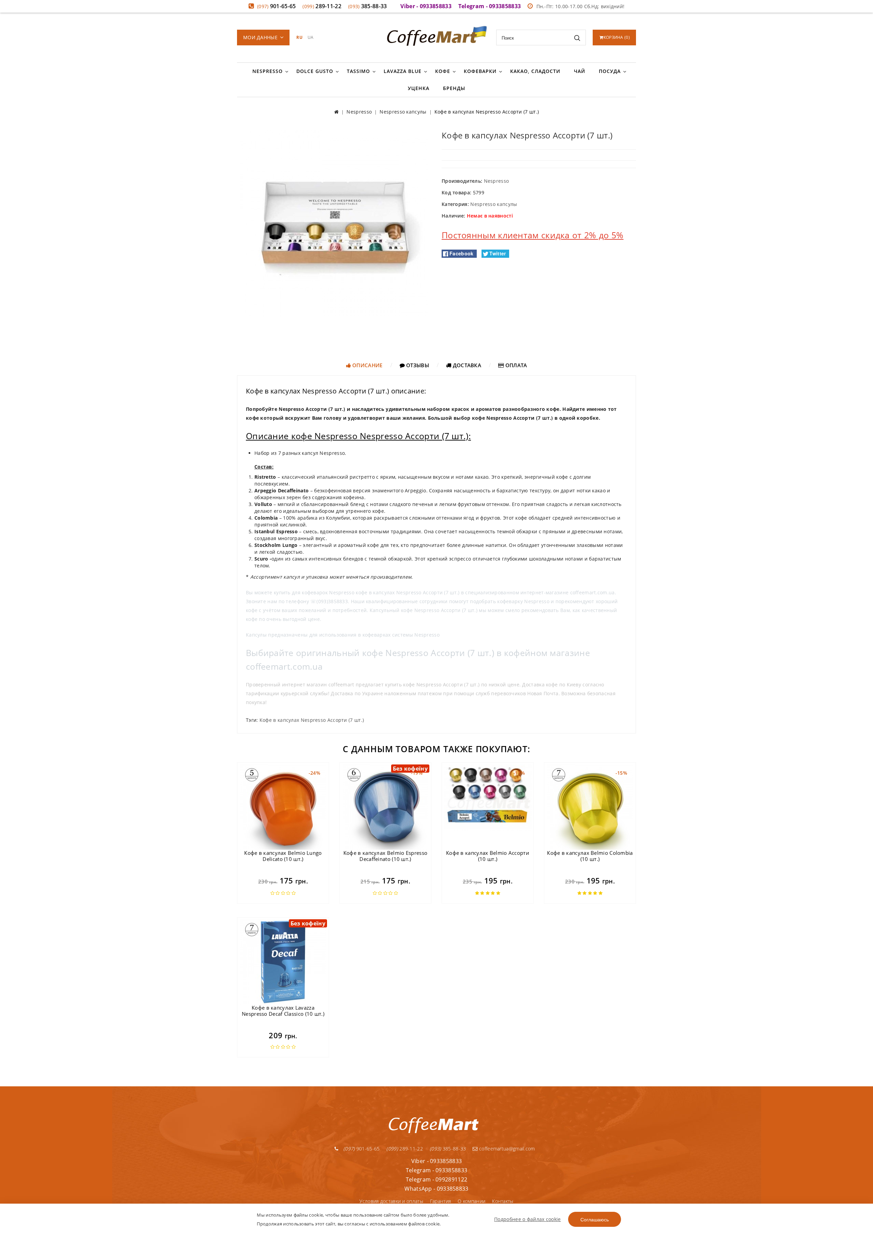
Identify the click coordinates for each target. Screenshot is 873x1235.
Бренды (454, 88)
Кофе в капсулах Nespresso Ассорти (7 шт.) (312, 720)
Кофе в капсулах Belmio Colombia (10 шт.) (590, 855)
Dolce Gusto (314, 71)
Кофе (442, 71)
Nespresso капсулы (493, 204)
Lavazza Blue (402, 71)
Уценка (418, 88)
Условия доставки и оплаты (391, 1201)
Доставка (466, 365)
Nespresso (267, 71)
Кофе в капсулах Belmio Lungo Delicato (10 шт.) (283, 855)
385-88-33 (367, 6)
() (617, 37)
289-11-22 (321, 6)
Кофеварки (480, 71)
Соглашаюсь (594, 1219)
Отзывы (417, 365)
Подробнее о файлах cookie (527, 1219)
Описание (367, 365)
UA (311, 37)
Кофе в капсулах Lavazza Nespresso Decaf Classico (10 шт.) (283, 1010)
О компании (471, 1201)
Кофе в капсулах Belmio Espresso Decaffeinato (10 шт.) (385, 855)
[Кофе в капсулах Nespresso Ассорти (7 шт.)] (334, 223)
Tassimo (358, 71)
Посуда (610, 71)
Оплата (515, 365)
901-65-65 (276, 6)
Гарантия (440, 1201)
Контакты (502, 1201)
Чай (579, 71)
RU (299, 37)
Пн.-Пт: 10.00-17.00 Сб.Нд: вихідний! (580, 6)
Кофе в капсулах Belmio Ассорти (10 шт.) (487, 855)
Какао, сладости (535, 71)
